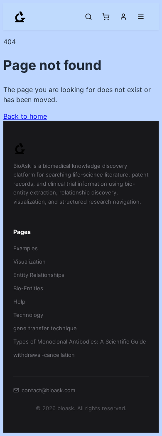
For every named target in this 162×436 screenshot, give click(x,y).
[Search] (88, 17)
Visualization (29, 261)
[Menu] (141, 17)
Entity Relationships (38, 275)
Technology (28, 314)
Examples (25, 248)
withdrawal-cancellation (44, 354)
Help (19, 301)
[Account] (123, 17)
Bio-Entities (28, 288)
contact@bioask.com (48, 390)
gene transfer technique (45, 328)
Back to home (25, 116)
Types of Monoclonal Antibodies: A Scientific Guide (79, 341)
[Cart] (106, 17)
